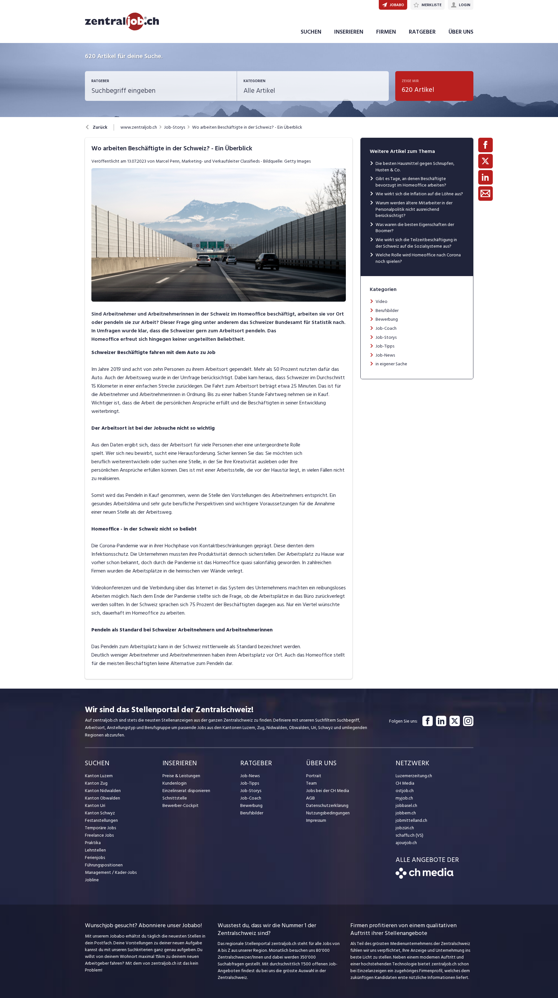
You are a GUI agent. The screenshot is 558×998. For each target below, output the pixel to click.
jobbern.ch (406, 813)
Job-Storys (174, 127)
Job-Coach (386, 328)
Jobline (92, 880)
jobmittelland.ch (411, 820)
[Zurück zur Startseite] (424, 877)
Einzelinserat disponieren (186, 790)
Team (311, 783)
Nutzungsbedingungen (328, 813)
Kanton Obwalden (102, 798)
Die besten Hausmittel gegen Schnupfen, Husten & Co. (415, 167)
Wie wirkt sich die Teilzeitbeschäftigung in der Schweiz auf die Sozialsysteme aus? (416, 243)
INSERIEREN (348, 32)
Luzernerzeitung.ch (414, 775)
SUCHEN (311, 32)
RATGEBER (422, 32)
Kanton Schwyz (100, 813)
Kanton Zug (96, 783)
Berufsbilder (387, 310)
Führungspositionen (104, 865)
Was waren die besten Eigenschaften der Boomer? (415, 228)
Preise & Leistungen (181, 775)
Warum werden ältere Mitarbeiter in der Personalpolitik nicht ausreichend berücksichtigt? (414, 209)
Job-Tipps (385, 346)
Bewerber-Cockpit (180, 805)
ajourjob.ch (406, 842)
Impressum (316, 820)
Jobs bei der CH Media (327, 790)
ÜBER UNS (461, 32)
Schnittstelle (174, 798)
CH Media (405, 783)
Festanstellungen (101, 820)
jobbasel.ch (406, 805)
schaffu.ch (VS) (409, 835)
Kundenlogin (174, 783)
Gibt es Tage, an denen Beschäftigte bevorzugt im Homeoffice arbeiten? (411, 182)
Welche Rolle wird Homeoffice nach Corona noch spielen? (418, 258)
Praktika (93, 842)
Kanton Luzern (99, 775)
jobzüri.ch (405, 828)
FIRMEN (386, 32)
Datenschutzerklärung (327, 805)
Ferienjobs (95, 857)
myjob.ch (404, 798)
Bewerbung (387, 319)
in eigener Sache (391, 364)
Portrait (313, 775)
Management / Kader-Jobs (111, 872)
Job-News (385, 355)
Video (382, 301)
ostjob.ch (405, 790)
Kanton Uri (95, 805)
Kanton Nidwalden (103, 790)
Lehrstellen (95, 850)
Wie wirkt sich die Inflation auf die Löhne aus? (419, 194)
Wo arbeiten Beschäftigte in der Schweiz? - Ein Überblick (247, 127)
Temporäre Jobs (100, 828)
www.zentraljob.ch (138, 127)
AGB (310, 798)
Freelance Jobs (99, 835)
